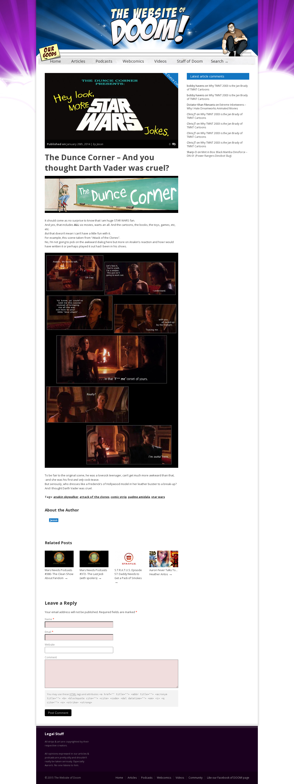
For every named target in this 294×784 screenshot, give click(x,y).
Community (196, 777)
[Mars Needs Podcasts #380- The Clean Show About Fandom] (59, 566)
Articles (78, 61)
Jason (53, 520)
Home (55, 61)
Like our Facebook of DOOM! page (228, 777)
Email (49, 632)
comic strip (119, 497)
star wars (158, 497)
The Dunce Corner (172, 79)
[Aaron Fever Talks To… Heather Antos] (163, 566)
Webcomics (133, 61)
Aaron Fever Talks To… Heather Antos (163, 572)
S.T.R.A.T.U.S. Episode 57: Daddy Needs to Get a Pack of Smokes (128, 574)
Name (49, 619)
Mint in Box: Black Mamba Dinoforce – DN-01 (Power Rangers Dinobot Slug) (217, 154)
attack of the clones (94, 497)
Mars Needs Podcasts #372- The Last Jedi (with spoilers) (93, 574)
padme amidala (139, 497)
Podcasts (104, 61)
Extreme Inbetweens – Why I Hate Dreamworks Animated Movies (216, 106)
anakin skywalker (65, 497)
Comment (51, 657)
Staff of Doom (190, 61)
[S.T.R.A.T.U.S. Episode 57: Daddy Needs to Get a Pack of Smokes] (129, 566)
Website (50, 644)
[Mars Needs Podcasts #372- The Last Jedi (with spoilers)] (94, 566)
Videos (160, 61)
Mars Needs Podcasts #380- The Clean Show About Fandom (59, 574)
